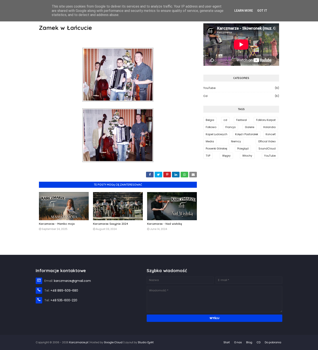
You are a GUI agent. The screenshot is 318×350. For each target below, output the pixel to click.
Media (210, 141)
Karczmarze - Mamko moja (57, 223)
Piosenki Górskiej (216, 148)
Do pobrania (273, 342)
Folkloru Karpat (266, 120)
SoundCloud (267, 148)
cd (241, 96)
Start (226, 342)
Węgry (226, 155)
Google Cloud (113, 342)
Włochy (247, 155)
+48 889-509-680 (64, 290)
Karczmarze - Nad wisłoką (164, 223)
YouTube (241, 88)
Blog (249, 342)
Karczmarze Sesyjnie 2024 (110, 223)
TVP (208, 155)
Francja (230, 127)
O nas (238, 342)
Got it (262, 10)
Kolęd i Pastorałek (246, 134)
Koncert (271, 134)
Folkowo (211, 127)
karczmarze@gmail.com (72, 281)
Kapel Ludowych (216, 134)
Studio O (146, 342)
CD (258, 342)
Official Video (267, 141)
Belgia (210, 120)
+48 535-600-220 (63, 300)
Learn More (243, 10)
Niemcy (236, 141)
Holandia (269, 127)
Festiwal (241, 120)
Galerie (249, 127)
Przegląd (243, 148)
